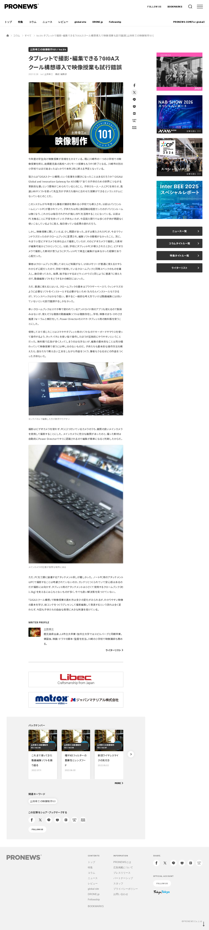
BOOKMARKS (175, 6)
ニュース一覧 (179, 231)
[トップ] (8, 35)
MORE (118, 783)
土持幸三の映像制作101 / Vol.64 (48, 49)
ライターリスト (113, 650)
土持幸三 (49, 629)
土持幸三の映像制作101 (43, 801)
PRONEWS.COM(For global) (188, 21)
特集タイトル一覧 (179, 255)
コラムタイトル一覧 (179, 243)
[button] (131, 754)
